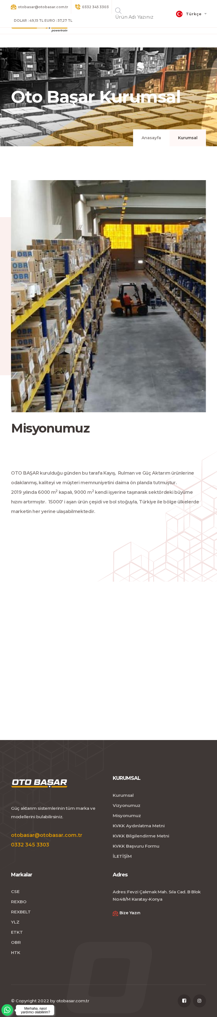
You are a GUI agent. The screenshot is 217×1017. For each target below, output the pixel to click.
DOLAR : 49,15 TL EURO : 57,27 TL (43, 20)
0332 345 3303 (95, 7)
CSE (15, 891)
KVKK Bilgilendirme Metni (141, 836)
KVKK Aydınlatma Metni (139, 825)
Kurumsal (123, 795)
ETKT (17, 932)
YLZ (15, 922)
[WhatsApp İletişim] (28, 1010)
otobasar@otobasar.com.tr (43, 7)
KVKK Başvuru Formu (136, 846)
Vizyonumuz (126, 805)
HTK (15, 952)
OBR (16, 942)
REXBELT (21, 912)
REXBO (19, 901)
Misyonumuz (127, 815)
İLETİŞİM (122, 856)
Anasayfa (151, 137)
